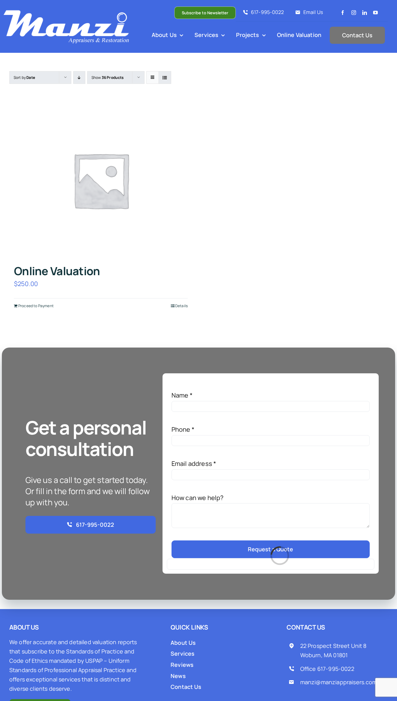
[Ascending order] (79, 77)
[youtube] (375, 12)
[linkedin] (364, 12)
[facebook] (342, 12)
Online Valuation (57, 271)
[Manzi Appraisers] (67, 11)
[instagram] (353, 12)
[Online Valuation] (100, 180)
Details (181, 305)
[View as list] (165, 77)
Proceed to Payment (36, 305)
